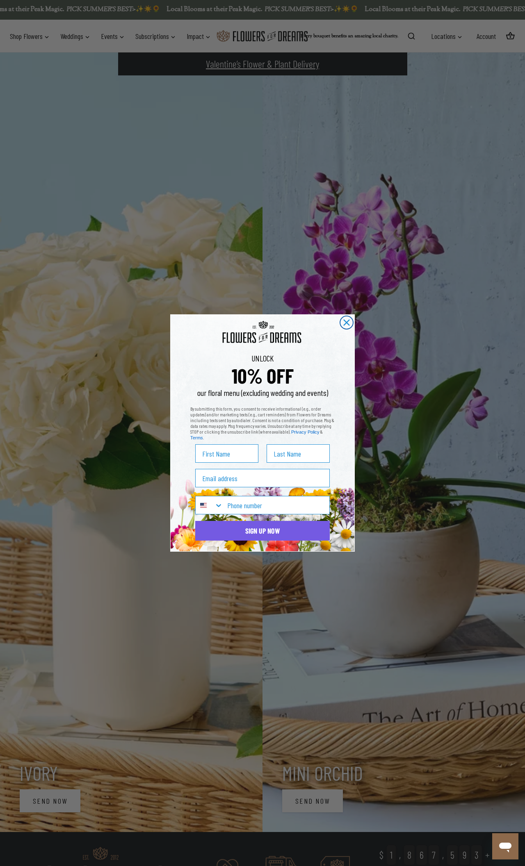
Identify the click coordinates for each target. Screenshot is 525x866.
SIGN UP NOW (262, 530)
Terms (196, 437)
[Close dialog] (346, 322)
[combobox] (209, 505)
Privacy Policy (305, 432)
